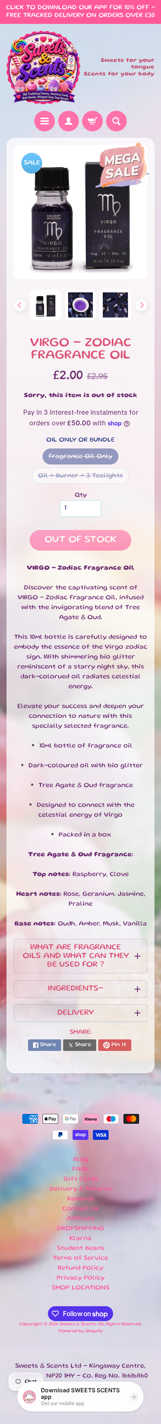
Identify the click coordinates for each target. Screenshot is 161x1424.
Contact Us (80, 1209)
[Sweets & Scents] (43, 67)
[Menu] (44, 121)
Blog (80, 1160)
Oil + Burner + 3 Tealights (83, 478)
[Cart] (92, 121)
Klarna (80, 1239)
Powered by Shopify (81, 1331)
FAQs (80, 1169)
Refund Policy (80, 1268)
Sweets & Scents (78, 1324)
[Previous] (20, 305)
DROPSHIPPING (80, 1229)
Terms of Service (80, 1258)
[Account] (68, 121)
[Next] (141, 305)
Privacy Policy (80, 1278)
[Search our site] (116, 121)
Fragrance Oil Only (83, 459)
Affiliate (81, 1219)
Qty (81, 495)
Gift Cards (81, 1179)
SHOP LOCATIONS (80, 1288)
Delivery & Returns (80, 1189)
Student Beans (80, 1248)
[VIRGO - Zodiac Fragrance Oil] (45, 304)
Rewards (80, 1199)
